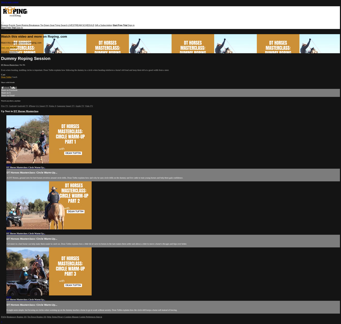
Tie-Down (45, 25)
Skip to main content (9, 2)
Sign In (19, 28)
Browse (5, 25)
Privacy (60, 317)
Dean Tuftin (6, 77)
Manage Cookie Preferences (84, 317)
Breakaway (34, 25)
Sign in (131, 25)
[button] (2, 23)
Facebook (5, 87)
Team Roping (22, 25)
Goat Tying (55, 25)
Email (14, 87)
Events (12, 25)
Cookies (68, 317)
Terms (54, 317)
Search (64, 25)
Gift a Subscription (103, 25)
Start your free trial (9, 47)
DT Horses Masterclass (10, 65)
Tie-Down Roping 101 (36, 317)
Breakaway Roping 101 (17, 317)
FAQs (3, 317)
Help (49, 317)
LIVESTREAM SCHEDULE (81, 25)
